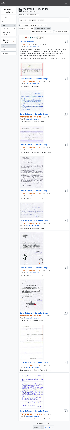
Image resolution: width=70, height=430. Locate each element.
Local (4, 18)
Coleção (8, 53)
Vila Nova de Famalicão (8, 33)
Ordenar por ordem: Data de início (42, 32)
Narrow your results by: (9, 10)
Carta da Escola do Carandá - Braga (34, 79)
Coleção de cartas (27, 42)
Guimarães (8, 29)
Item (8, 50)
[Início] (4, 3)
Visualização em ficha (27, 28)
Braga (8, 25)
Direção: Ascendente (61, 32)
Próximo (50, 427)
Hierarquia (43, 25)
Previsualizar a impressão (28, 25)
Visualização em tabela (43, 28)
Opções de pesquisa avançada (32, 20)
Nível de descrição (6, 41)
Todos (4, 22)
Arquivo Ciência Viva (32, 47)
